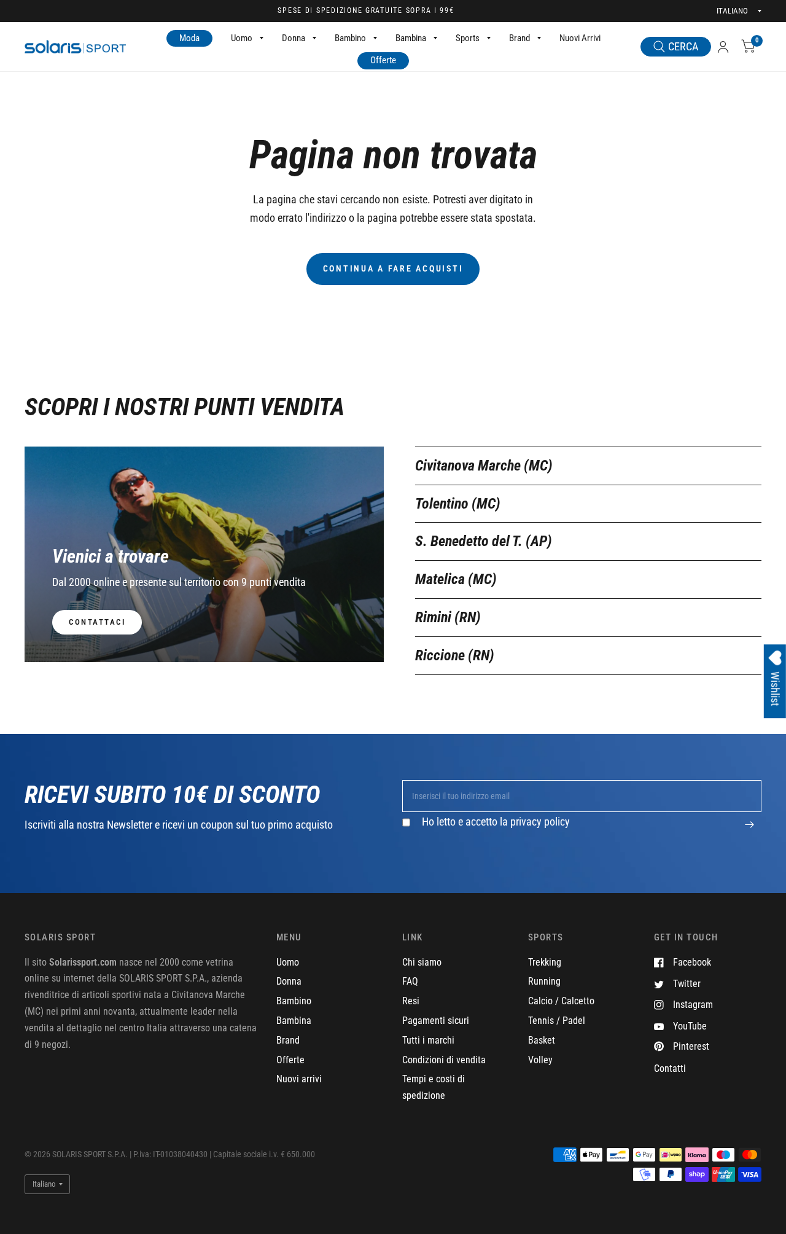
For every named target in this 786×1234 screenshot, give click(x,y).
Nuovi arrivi (299, 1079)
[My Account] (723, 47)
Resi (410, 1001)
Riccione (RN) (454, 655)
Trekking (544, 962)
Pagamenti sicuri (435, 1020)
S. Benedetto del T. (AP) (483, 541)
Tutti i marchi (428, 1040)
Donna (293, 38)
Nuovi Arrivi (580, 38)
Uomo (241, 38)
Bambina (410, 38)
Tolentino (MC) (457, 503)
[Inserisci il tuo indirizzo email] (749, 831)
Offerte (383, 60)
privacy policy (540, 821)
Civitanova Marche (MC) (484, 465)
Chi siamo (422, 962)
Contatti (670, 1068)
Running (544, 981)
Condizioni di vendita (444, 1060)
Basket (541, 1040)
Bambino (350, 38)
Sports (468, 38)
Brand (519, 38)
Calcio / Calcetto (561, 1001)
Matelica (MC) (456, 579)
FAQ (410, 981)
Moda (189, 38)
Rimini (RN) (448, 617)
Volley (540, 1060)
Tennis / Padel (556, 1020)
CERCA (683, 46)
